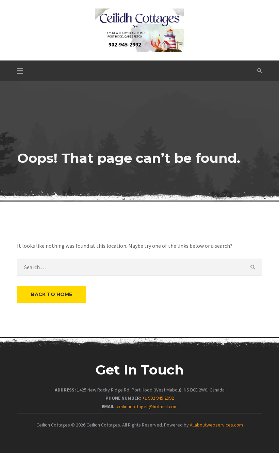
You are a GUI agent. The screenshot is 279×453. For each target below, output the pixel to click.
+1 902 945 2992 (158, 398)
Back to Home (51, 294)
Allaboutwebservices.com (216, 425)
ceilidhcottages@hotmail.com (147, 406)
